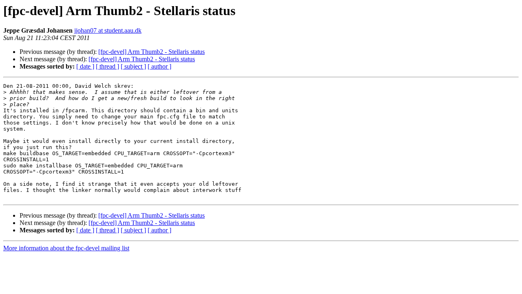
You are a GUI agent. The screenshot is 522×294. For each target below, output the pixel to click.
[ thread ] (107, 66)
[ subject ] (133, 66)
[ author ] (159, 66)
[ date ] (85, 66)
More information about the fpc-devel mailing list (66, 248)
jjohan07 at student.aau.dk (108, 30)
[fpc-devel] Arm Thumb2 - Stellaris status (151, 51)
